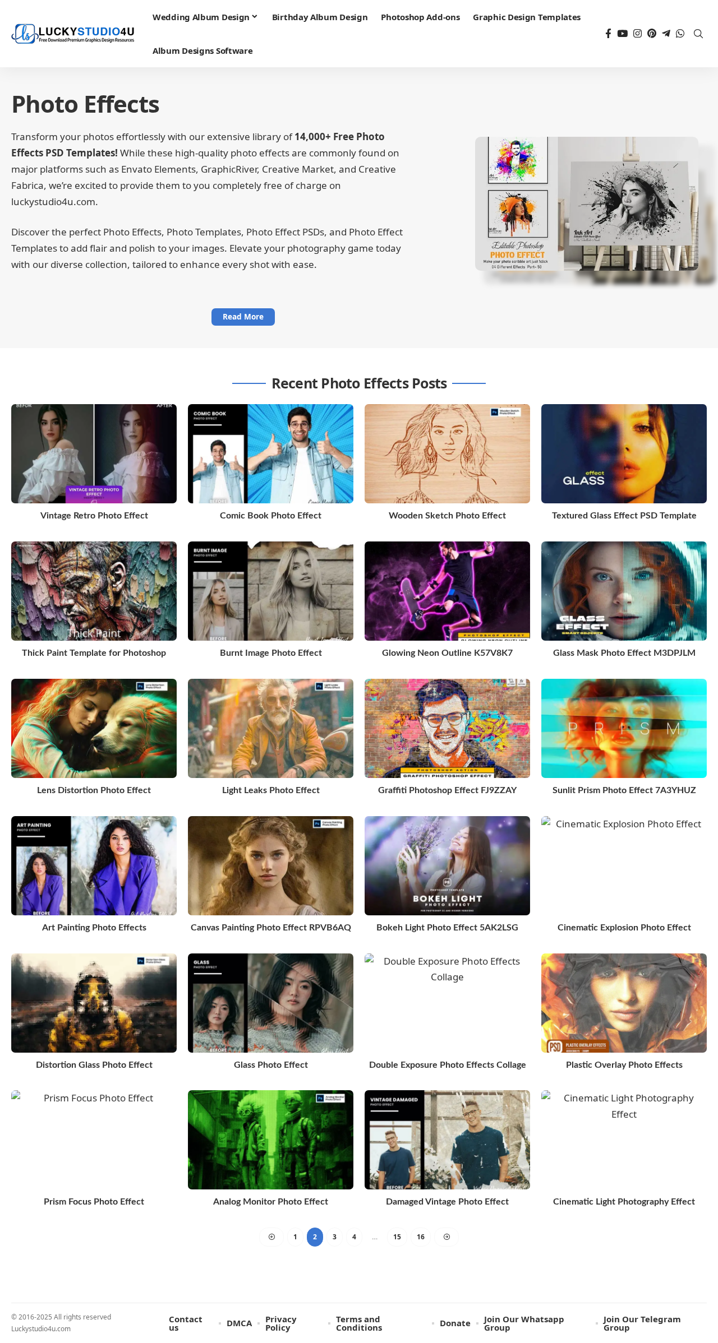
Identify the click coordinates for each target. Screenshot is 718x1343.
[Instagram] (637, 34)
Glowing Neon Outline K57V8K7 (447, 653)
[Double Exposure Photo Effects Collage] (447, 1003)
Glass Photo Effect (271, 1064)
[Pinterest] (652, 34)
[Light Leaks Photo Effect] (270, 728)
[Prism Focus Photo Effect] (94, 1139)
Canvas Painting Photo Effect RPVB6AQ (271, 927)
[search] (698, 33)
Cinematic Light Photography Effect (624, 1201)
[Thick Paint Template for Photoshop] (94, 591)
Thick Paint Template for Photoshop (94, 653)
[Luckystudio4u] (73, 34)
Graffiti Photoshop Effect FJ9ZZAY (447, 790)
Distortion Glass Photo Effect (94, 1064)
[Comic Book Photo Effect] (270, 453)
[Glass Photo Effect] (270, 1003)
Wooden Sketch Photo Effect (447, 515)
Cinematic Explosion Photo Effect (624, 927)
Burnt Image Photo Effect (271, 653)
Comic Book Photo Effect (270, 515)
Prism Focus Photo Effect (94, 1201)
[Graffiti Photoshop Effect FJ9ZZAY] (447, 728)
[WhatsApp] (680, 34)
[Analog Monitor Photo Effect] (270, 1139)
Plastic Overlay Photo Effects (624, 1064)
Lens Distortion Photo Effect (94, 790)
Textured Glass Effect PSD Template (624, 515)
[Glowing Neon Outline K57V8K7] (447, 591)
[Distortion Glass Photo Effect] (94, 1003)
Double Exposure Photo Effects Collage (447, 1064)
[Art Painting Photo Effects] (94, 865)
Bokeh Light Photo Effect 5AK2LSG (447, 927)
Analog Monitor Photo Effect (270, 1201)
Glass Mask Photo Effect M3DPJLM (624, 653)
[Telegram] (666, 34)
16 (421, 1237)
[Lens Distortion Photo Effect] (94, 728)
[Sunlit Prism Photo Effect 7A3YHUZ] (624, 728)
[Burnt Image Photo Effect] (270, 591)
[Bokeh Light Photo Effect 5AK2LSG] (447, 865)
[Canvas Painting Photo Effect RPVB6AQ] (270, 865)
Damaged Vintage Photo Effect (447, 1201)
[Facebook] (608, 34)
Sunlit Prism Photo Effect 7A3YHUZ (624, 790)
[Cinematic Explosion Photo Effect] (624, 865)
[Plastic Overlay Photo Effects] (624, 1003)
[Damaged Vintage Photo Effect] (447, 1139)
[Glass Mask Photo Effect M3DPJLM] (624, 591)
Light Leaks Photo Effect (271, 790)
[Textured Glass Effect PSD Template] (624, 453)
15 (397, 1237)
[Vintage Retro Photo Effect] (94, 453)
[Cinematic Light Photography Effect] (624, 1139)
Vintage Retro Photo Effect (94, 515)
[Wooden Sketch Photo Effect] (447, 453)
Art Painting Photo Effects (94, 927)
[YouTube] (622, 34)
